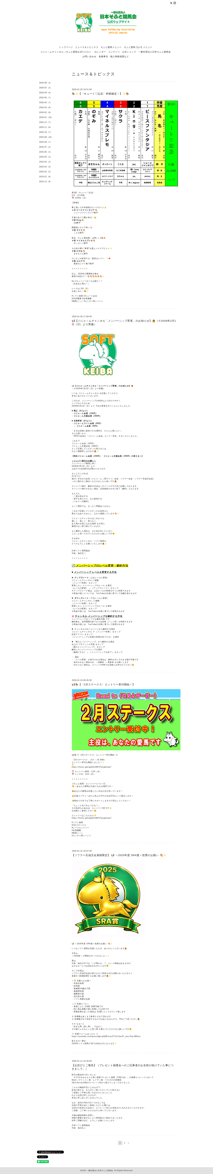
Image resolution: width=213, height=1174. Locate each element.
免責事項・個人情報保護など (114, 56)
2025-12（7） (45, 122)
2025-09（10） (46, 137)
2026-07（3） (45, 88)
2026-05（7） (45, 97)
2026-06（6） (45, 93)
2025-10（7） (45, 132)
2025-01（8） (45, 177)
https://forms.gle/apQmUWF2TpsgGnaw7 (91, 767)
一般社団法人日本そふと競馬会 (154, 51)
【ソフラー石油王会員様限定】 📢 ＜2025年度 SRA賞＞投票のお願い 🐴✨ (119, 855)
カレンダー (100, 51)
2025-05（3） (45, 157)
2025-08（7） (45, 142)
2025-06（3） (45, 152)
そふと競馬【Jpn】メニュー (138, 47)
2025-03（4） (45, 167)
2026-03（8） (45, 107)
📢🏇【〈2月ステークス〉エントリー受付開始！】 (103, 684)
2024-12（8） (45, 181)
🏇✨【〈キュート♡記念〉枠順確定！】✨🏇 (100, 93)
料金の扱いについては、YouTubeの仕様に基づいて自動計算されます (105, 593)
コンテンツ (114, 51)
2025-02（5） (45, 172)
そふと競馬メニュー (111, 47)
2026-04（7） (45, 102)
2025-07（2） (45, 147)
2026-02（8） (45, 112)
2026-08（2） (45, 83)
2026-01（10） (46, 117)
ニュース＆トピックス (86, 47)
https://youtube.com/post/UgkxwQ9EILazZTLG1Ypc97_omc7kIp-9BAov (106, 1036)
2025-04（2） (45, 162)
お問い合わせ (89, 56)
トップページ (66, 47)
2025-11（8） (45, 127)
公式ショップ (129, 51)
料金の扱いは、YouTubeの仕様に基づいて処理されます (99, 611)
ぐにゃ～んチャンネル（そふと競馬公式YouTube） (66, 51)
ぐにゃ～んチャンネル (82, 580)
